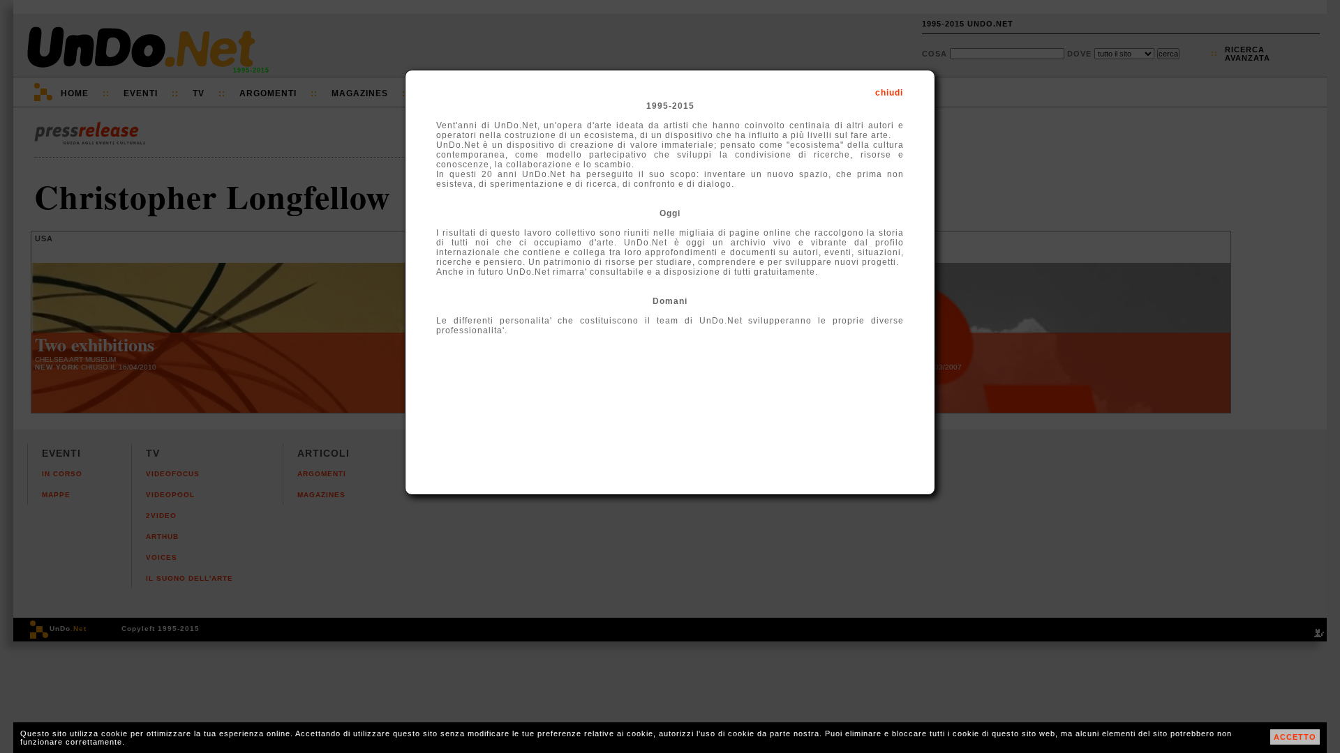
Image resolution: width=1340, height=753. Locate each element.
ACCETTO (1295, 737)
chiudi (889, 93)
